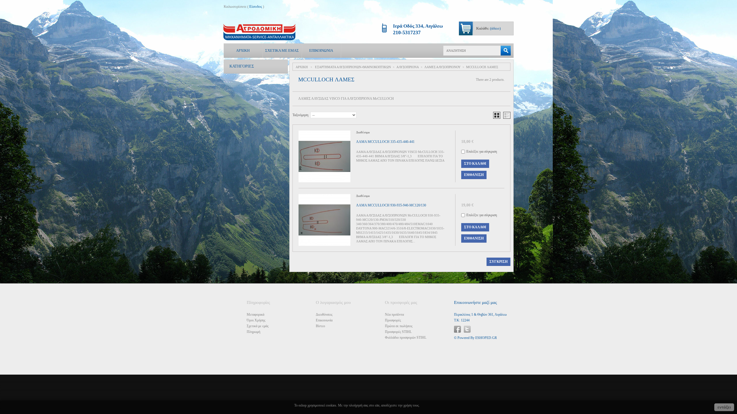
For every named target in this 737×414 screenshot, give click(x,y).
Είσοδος (255, 6)
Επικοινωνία (321, 50)
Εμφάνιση (474, 175)
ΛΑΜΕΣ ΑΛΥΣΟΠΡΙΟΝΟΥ (442, 67)
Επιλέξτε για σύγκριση (481, 152)
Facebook (457, 329)
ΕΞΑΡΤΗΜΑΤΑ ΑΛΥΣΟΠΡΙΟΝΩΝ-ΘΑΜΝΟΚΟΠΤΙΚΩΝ (353, 67)
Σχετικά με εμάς (282, 50)
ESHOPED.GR (486, 338)
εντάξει (724, 407)
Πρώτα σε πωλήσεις (399, 326)
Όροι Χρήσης (256, 320)
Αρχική (243, 50)
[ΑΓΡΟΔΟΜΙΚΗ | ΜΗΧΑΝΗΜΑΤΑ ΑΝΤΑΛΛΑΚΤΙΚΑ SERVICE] (259, 32)
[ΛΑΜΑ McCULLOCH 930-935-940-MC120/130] (324, 220)
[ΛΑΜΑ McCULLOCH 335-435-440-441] (324, 156)
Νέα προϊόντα (394, 315)
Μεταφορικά (255, 315)
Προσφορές (393, 320)
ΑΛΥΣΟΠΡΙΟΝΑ (407, 67)
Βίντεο (320, 326)
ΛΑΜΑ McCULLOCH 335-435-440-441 (385, 142)
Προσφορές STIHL (398, 332)
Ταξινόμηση (300, 115)
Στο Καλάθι (475, 164)
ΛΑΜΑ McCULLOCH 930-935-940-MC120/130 (391, 205)
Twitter (467, 329)
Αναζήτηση (506, 50)
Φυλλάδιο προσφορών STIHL (405, 338)
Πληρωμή (253, 332)
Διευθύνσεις (324, 315)
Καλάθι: (488, 28)
